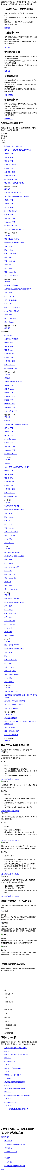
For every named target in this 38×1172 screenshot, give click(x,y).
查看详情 (7, 741)
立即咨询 (7, 189)
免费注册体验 (14, 779)
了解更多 (7, 374)
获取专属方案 (8, 95)
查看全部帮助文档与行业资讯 (19, 1109)
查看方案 (7, 28)
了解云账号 (8, 714)
